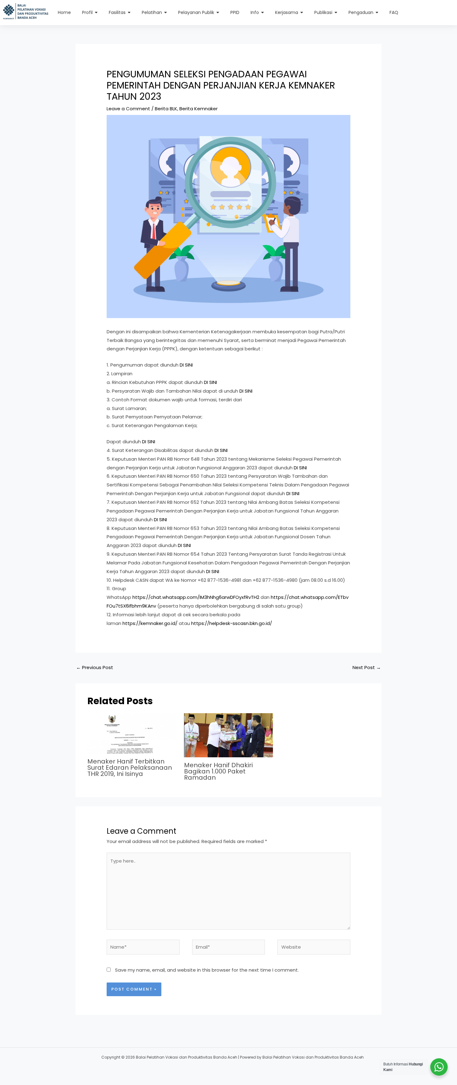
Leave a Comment (128, 108)
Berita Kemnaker (198, 108)
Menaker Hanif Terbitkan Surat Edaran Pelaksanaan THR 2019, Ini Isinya (129, 767)
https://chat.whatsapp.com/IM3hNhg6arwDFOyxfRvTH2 (195, 597)
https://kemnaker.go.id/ (150, 623)
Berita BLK (166, 108)
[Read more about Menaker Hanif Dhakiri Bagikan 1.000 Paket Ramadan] (228, 735)
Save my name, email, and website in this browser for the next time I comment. (207, 970)
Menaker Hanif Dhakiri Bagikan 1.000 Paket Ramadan (218, 771)
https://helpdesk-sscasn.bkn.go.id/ (231, 623)
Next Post (367, 667)
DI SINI (186, 365)
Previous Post (94, 667)
